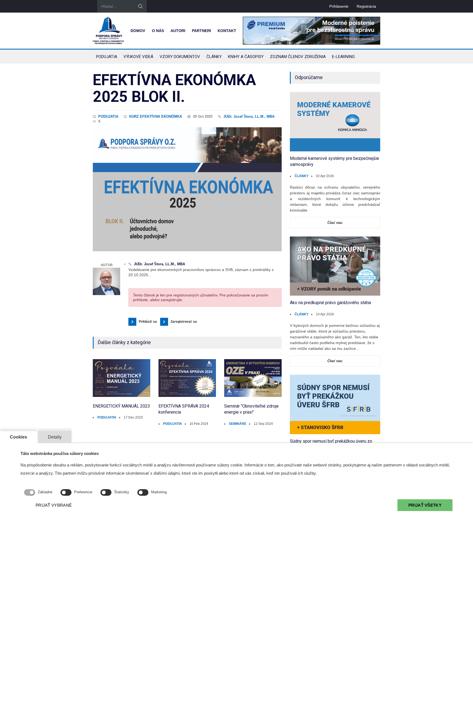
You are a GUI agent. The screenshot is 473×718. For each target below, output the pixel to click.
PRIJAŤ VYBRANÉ (54, 505)
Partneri (201, 30)
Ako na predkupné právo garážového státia (330, 302)
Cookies (18, 437)
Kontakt (227, 30)
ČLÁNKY (301, 176)
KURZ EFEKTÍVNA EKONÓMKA (155, 116)
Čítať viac (335, 223)
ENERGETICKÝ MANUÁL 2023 (121, 406)
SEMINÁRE (237, 424)
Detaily (55, 437)
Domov (138, 30)
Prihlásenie (338, 6)
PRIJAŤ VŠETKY (425, 505)
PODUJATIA (108, 116)
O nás (158, 30)
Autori (178, 30)
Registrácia (366, 6)
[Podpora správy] (108, 31)
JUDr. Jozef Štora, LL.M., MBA (249, 116)
